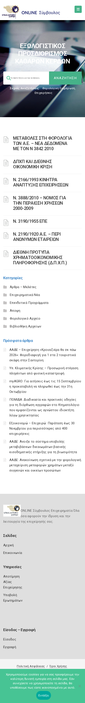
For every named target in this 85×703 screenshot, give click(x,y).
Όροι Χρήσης (58, 666)
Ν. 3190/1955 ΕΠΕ (30, 221)
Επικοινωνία (12, 553)
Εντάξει (43, 695)
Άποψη (15, 311)
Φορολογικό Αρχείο (25, 318)
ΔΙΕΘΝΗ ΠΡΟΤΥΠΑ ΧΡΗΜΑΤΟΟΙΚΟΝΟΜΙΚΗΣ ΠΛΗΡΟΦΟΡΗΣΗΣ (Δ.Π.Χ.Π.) (40, 257)
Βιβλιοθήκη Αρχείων (25, 326)
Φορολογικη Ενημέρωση (58, 88)
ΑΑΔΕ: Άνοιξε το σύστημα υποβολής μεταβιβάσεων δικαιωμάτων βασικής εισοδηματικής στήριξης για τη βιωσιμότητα (43, 447)
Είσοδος (9, 639)
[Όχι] (79, 688)
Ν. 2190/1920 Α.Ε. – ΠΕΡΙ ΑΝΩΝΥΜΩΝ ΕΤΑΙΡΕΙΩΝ (37, 236)
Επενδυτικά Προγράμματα (29, 303)
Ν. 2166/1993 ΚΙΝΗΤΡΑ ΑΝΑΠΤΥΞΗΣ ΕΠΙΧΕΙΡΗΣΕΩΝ (40, 182)
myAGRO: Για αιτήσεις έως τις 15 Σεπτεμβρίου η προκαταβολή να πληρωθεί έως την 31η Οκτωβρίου (45, 386)
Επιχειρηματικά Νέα (25, 295)
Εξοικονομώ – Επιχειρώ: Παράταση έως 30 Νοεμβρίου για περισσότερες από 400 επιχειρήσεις (42, 428)
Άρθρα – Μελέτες (23, 287)
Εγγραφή (9, 647)
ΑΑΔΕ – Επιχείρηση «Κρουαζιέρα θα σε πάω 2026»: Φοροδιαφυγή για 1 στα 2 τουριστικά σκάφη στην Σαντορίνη (42, 355)
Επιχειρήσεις (44, 92)
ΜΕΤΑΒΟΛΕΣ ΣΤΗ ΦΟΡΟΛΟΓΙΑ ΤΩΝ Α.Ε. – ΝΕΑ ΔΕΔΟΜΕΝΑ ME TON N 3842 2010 (42, 143)
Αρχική (8, 545)
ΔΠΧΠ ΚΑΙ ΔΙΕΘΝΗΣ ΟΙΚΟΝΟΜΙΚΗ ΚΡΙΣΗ (32, 164)
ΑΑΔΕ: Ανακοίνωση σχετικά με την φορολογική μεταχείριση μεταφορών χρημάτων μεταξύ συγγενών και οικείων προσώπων (45, 465)
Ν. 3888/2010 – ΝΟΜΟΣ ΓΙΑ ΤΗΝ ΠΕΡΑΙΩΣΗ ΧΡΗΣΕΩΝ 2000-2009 (39, 203)
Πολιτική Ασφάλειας (31, 666)
